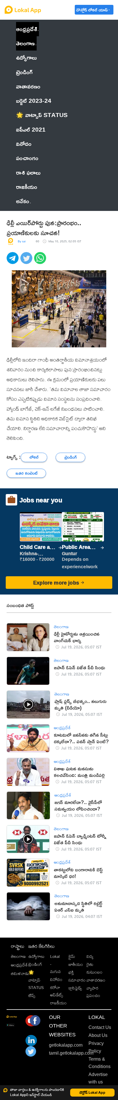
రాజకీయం (58, 1003)
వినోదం (56, 979)
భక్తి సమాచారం (77, 976)
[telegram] (13, 261)
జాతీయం (75, 964)
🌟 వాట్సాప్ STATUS (36, 980)
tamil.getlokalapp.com (71, 1053)
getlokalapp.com (65, 1045)
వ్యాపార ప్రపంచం (93, 992)
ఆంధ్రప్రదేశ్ (26, 29)
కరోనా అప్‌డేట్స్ (56, 991)
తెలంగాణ (25, 43)
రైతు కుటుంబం (94, 968)
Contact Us (99, 1027)
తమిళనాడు (20, 973)
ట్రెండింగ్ (35, 964)
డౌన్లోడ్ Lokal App (92, 1092)
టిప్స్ (31, 995)
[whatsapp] (41, 261)
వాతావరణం (95, 980)
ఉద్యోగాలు (36, 956)
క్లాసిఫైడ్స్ (75, 988)
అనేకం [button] (22, 201)
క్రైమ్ (71, 956)
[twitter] (27, 261)
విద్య (89, 956)
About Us (97, 1035)
